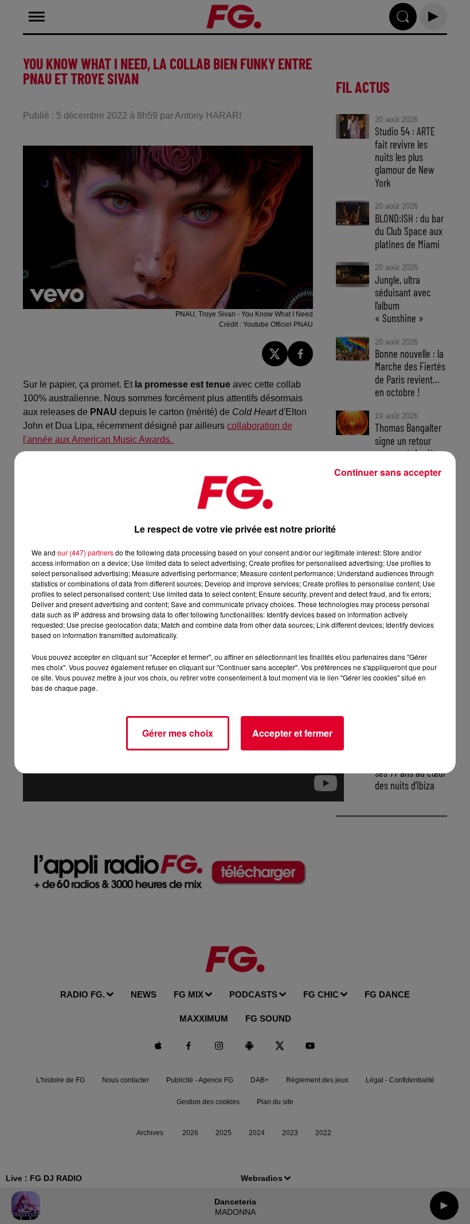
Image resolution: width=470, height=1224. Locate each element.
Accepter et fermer (292, 733)
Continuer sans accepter (387, 472)
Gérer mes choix (177, 733)
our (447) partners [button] (85, 552)
